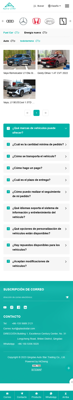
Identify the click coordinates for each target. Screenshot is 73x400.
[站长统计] (36, 365)
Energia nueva (32, 32)
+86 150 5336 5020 (28, 344)
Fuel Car (8, 32)
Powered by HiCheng (36, 361)
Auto (6, 41)
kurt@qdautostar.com (23, 328)
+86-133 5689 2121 (22, 323)
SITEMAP (36, 369)
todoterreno (27, 41)
